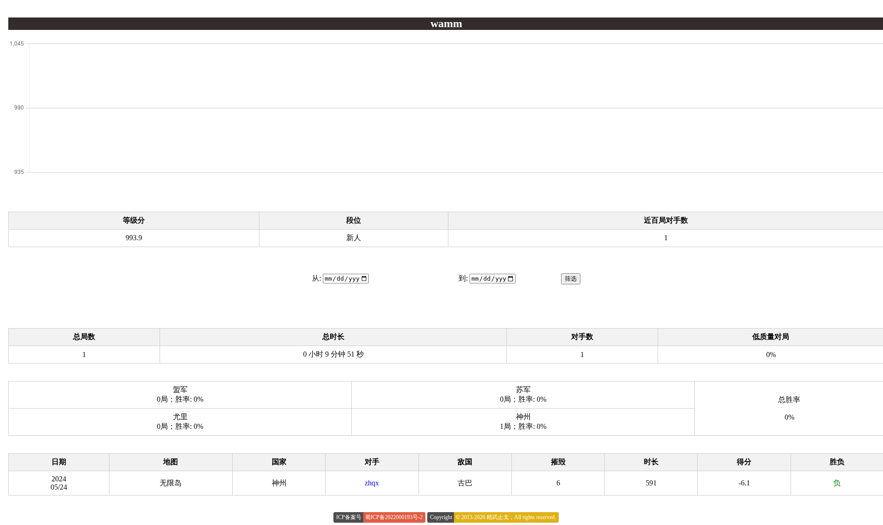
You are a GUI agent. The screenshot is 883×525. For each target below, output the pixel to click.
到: (463, 278)
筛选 (571, 278)
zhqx (372, 483)
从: (316, 278)
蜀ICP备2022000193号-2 (394, 517)
